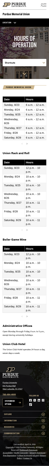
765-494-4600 (9, 394)
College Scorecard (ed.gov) (28, 455)
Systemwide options (10, 402)
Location (7, 22)
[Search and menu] (43, 5)
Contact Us (27, 458)
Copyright (10, 447)
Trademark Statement (28, 450)
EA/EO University (21, 453)
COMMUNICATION (12, 433)
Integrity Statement (37, 453)
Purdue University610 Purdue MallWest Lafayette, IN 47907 (12, 385)
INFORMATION (10, 420)
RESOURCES (9, 427)
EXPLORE (8, 414)
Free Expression (9, 455)
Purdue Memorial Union (16, 14)
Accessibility (8, 453)
